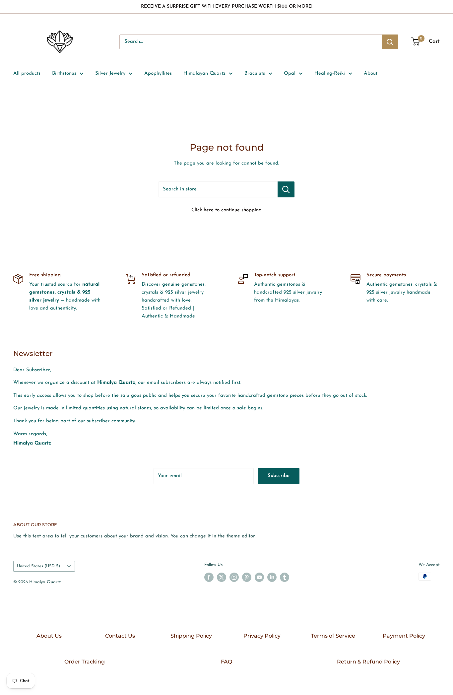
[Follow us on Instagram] (234, 577)
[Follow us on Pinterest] (246, 577)
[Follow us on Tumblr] (284, 577)
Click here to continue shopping (226, 210)
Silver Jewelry (110, 73)
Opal (289, 73)
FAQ (226, 662)
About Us (49, 636)
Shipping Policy (191, 636)
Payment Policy (404, 636)
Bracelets (254, 73)
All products (26, 73)
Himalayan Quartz (204, 73)
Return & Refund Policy (368, 662)
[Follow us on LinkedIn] (272, 577)
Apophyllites (158, 73)
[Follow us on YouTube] (259, 577)
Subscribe (279, 475)
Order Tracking (84, 662)
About (370, 73)
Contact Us (120, 636)
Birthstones (64, 73)
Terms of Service (333, 636)
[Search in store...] (286, 189)
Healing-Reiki (329, 73)
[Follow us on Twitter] (221, 577)
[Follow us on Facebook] (209, 577)
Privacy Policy (262, 636)
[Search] (390, 42)
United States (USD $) (38, 566)
